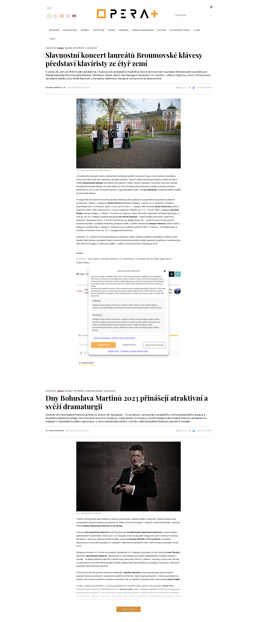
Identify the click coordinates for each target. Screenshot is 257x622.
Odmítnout (129, 345)
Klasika (69, 48)
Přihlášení (173, 335)
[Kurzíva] (85, 353)
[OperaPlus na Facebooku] (49, 16)
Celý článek (128, 609)
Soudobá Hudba (94, 391)
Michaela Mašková (54, 88)
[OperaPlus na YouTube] (62, 16)
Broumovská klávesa (110, 259)
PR (64, 88)
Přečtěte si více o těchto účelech (123, 338)
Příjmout (103, 345)
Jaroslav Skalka (153, 259)
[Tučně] (81, 353)
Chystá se (51, 48)
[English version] (74, 16)
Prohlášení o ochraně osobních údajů (134, 351)
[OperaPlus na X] (56, 16)
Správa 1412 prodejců (102, 338)
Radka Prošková (56, 431)
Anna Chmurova (94, 259)
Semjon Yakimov (83, 262)
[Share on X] (171, 274)
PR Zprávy (79, 48)
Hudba (60, 48)
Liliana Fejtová (166, 259)
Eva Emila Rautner (127, 259)
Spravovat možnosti (154, 345)
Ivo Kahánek (141, 259)
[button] (164, 271)
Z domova (91, 48)
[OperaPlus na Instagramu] (68, 16)
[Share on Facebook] (189, 88)
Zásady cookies (113, 351)
